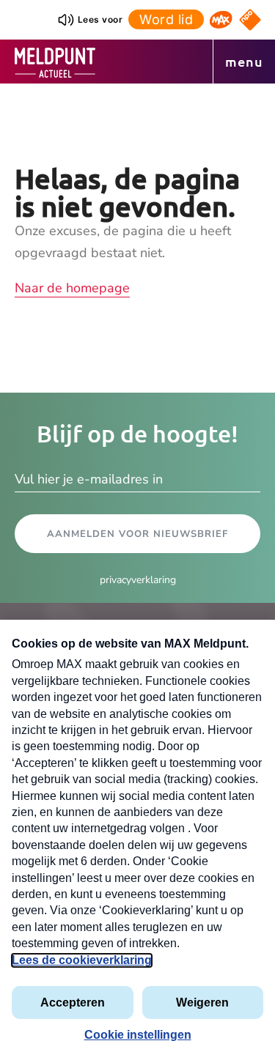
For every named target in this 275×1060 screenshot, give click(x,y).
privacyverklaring (138, 580)
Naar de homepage (72, 288)
